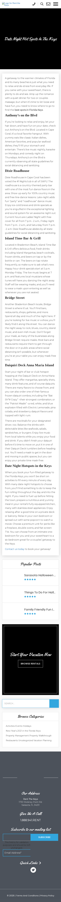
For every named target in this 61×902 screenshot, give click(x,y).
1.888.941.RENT (30, 820)
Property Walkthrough (40, 735)
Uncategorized (25, 740)
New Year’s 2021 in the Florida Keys (23, 731)
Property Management (17, 735)
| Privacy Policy (46, 895)
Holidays (27, 726)
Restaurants (12, 740)
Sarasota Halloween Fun (41, 575)
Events (18, 726)
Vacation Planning (42, 740)
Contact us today (14, 549)
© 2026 (11, 895)
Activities (10, 726)
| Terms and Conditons (27, 895)
